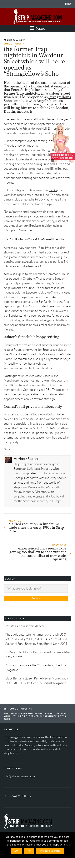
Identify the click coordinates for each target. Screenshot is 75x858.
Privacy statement (50, 850)
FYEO (53, 190)
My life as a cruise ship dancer (24, 626)
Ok (16, 850)
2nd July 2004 (16, 40)
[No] (70, 845)
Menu (40, 28)
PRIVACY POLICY (20, 796)
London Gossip (14, 44)
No (29, 850)
